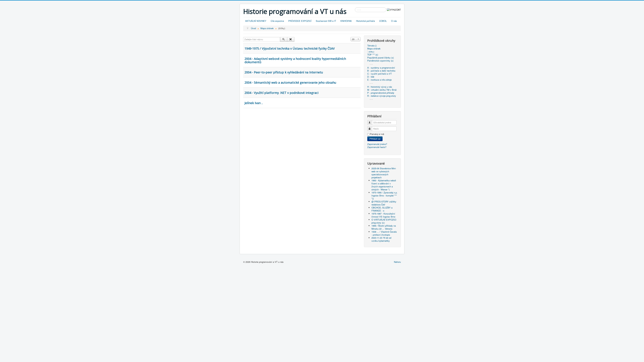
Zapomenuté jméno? (377, 144)
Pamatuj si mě (377, 134)
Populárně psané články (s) (380, 57)
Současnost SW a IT (326, 20)
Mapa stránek (374, 48)
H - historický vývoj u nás (379, 86)
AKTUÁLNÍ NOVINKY (255, 20)
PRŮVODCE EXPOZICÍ (299, 20)
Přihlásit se (374, 138)
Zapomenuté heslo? (376, 147)
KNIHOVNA (346, 20)
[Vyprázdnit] (290, 39)
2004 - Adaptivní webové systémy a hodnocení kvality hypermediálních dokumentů (295, 60)
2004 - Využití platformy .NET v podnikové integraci (281, 93)
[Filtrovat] (283, 39)
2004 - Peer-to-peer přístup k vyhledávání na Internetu (284, 72)
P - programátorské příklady (380, 92)
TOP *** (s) (372, 54)
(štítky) (371, 51)
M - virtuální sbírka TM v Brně (381, 89)
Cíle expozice (277, 20)
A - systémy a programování (381, 67)
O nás (394, 20)
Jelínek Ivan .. (254, 103)
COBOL (383, 20)
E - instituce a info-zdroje (379, 79)
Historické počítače (365, 20)
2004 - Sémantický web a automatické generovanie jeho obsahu (290, 82)
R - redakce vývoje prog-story (381, 95)
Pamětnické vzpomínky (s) (380, 60)
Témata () (372, 45)
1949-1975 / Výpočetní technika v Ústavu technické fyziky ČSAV (290, 48)
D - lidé (370, 76)
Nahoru (397, 261)
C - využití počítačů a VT (379, 73)
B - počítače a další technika (381, 70)
